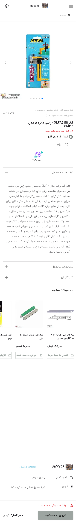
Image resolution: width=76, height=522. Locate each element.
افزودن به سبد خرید (58, 355)
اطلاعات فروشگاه (27, 467)
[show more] (6, 172)
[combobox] (35, 15)
